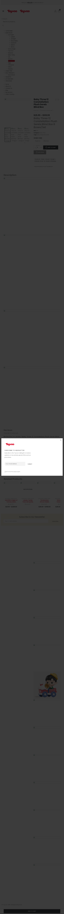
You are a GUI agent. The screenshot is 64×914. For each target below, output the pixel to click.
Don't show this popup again (13, 471)
